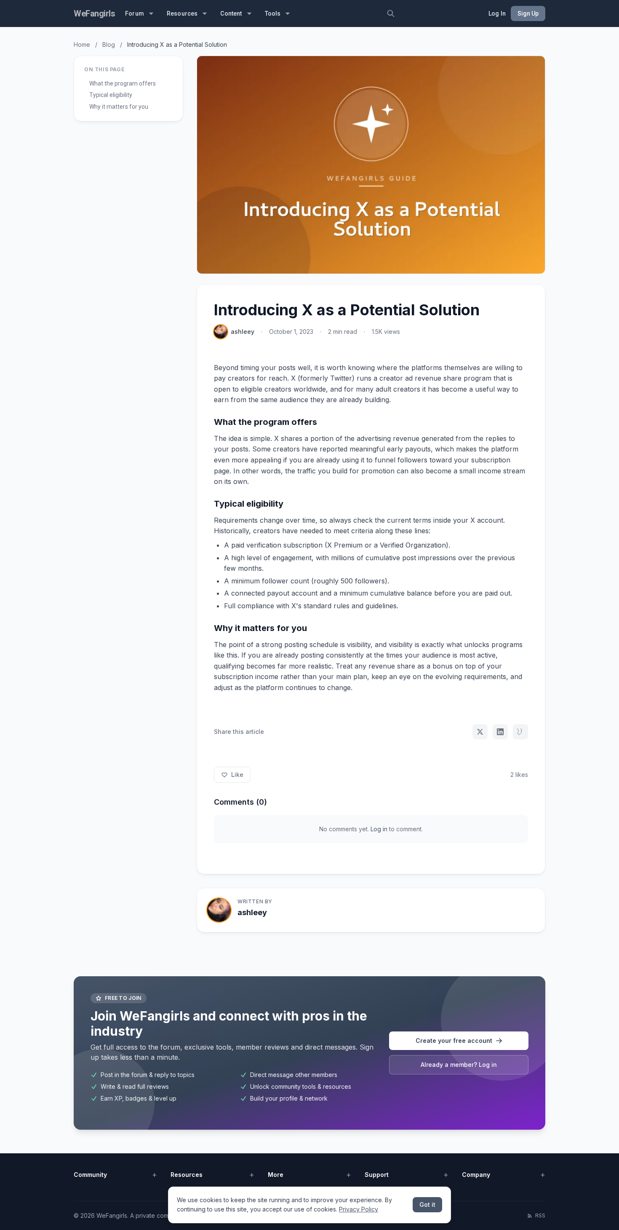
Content (231, 13)
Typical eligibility (110, 94)
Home (82, 44)
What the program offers (122, 83)
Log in (379, 829)
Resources (182, 13)
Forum (134, 13)
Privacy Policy (358, 1209)
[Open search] (391, 13)
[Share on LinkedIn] (500, 731)
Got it (427, 1204)
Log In (497, 13)
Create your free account (454, 1040)
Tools (273, 13)
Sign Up (528, 13)
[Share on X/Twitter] (480, 731)
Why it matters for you (118, 106)
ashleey (242, 331)
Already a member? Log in (459, 1064)
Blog (108, 44)
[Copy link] (520, 731)
